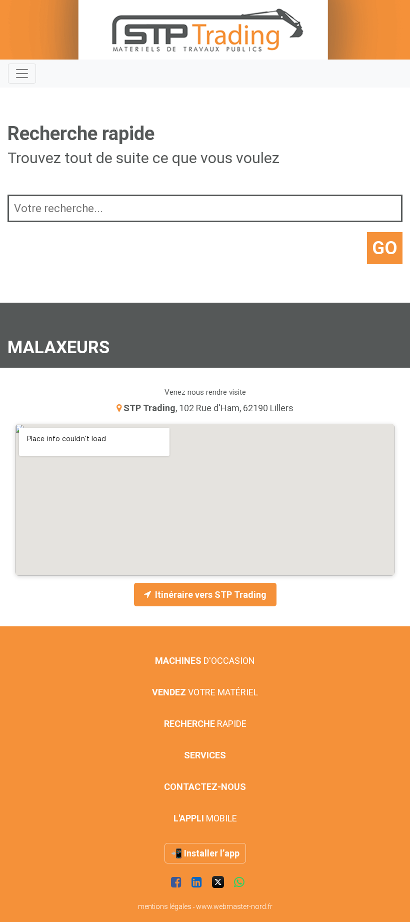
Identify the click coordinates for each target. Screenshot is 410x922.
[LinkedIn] (197, 882)
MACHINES (205, 660)
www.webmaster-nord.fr (234, 906)
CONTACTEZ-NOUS (205, 786)
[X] (218, 882)
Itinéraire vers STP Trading (210, 594)
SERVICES (205, 755)
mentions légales (165, 906)
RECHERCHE (205, 723)
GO (385, 248)
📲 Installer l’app (205, 853)
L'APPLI (205, 818)
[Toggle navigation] (22, 74)
